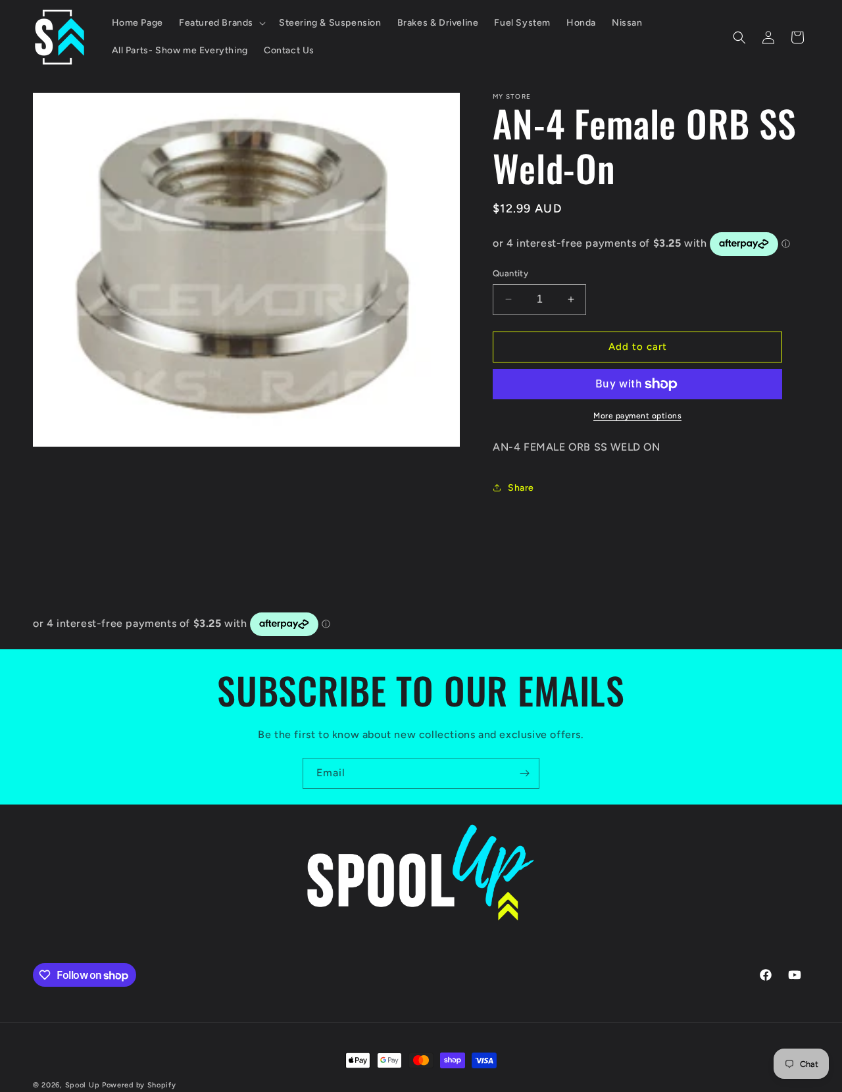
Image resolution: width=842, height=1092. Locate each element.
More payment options (637, 415)
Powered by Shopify (139, 1085)
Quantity (510, 273)
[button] (221, 23)
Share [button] (521, 487)
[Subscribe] (524, 773)
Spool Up (82, 1085)
